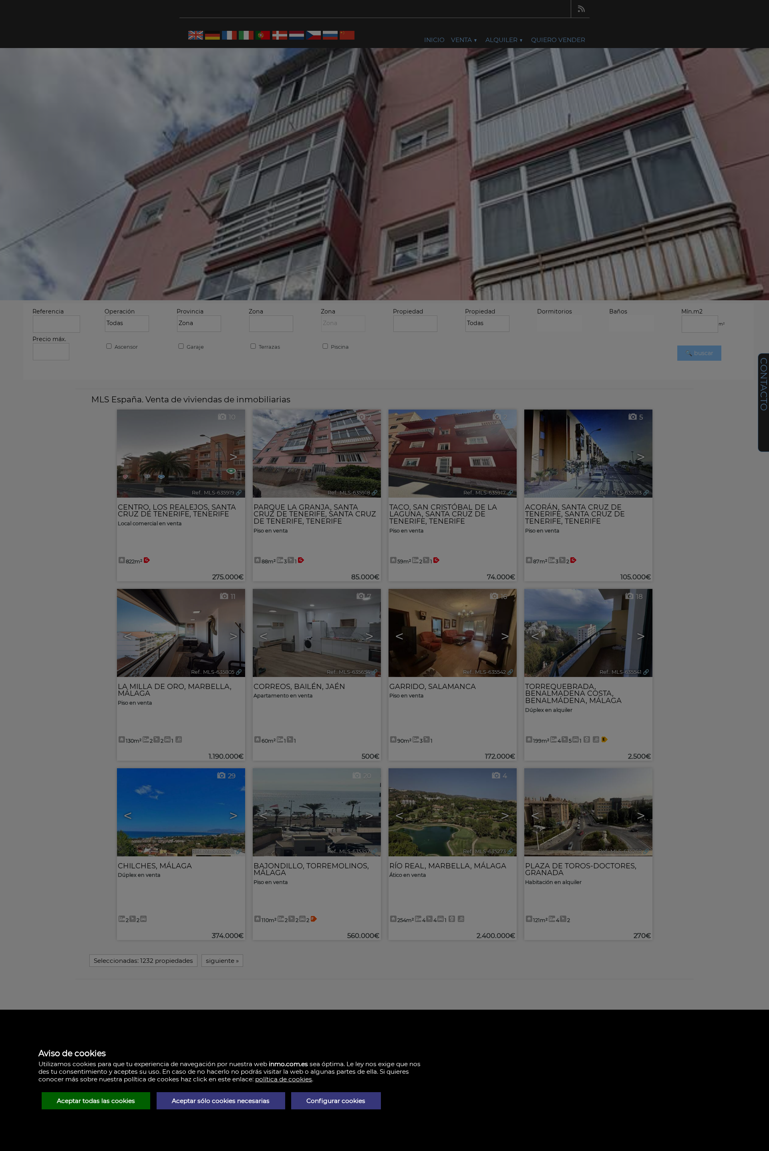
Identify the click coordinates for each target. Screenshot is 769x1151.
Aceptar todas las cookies (96, 1101)
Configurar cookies (335, 1101)
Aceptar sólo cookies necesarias (221, 1101)
